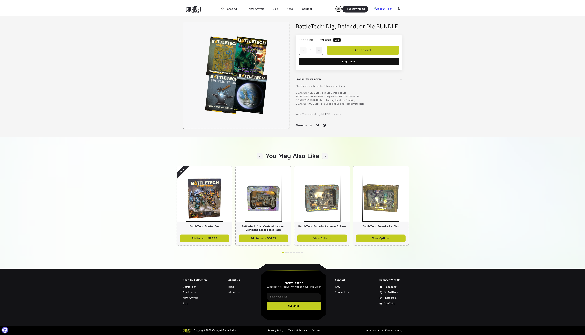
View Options (322, 238)
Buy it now (349, 61)
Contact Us (342, 292)
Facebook (391, 286)
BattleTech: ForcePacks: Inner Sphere (322, 226)
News (290, 9)
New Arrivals (256, 9)
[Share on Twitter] (317, 125)
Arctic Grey (396, 330)
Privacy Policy (275, 330)
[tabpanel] (204, 205)
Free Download (355, 9)
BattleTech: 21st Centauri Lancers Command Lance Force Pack (263, 228)
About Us (234, 292)
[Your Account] (383, 9)
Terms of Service (297, 330)
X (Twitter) (391, 292)
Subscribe (293, 306)
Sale (275, 9)
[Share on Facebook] (311, 125)
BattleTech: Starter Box (205, 226)
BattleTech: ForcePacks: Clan (381, 226)
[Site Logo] (193, 9)
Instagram (391, 297)
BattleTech (190, 286)
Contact (307, 9)
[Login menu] (338, 9)
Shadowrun (190, 292)
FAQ (337, 286)
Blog (231, 286)
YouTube (390, 303)
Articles (316, 330)
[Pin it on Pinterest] (324, 125)
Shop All (232, 9)
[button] (222, 9)
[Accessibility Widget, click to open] (5, 330)
